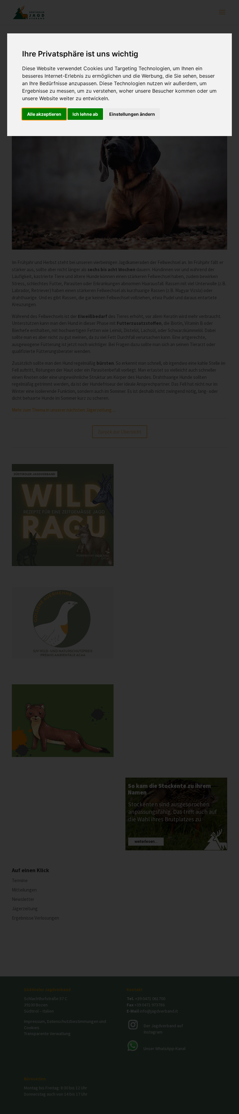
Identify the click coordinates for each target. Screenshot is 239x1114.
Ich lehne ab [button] (85, 114)
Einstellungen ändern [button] (132, 114)
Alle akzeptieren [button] (44, 114)
